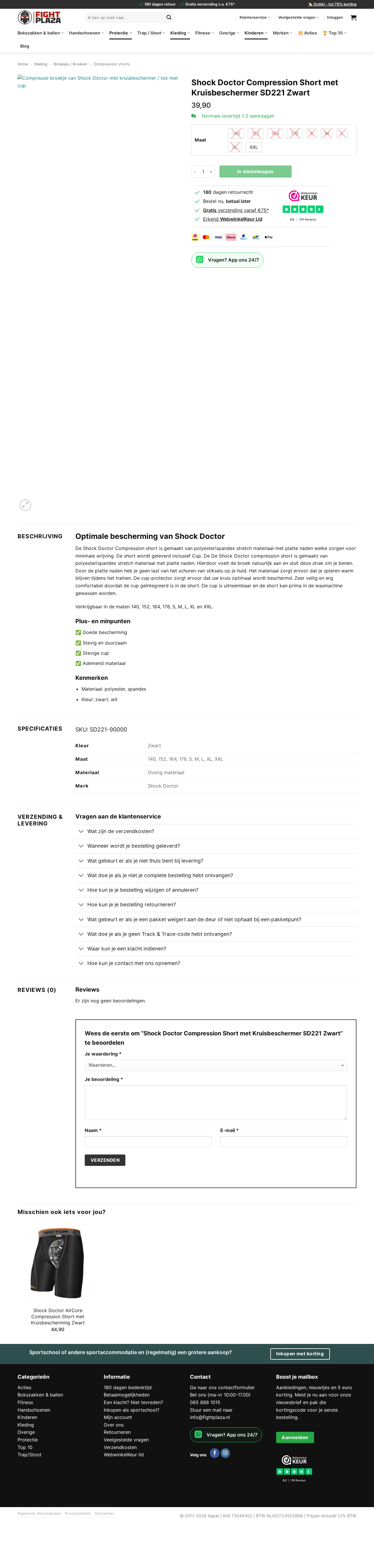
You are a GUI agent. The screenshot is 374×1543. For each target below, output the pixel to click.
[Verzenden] (169, 17)
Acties (24, 1387)
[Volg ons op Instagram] (225, 1453)
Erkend (232, 219)
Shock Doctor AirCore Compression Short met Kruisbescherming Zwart (58, 1316)
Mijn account (118, 1417)
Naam (93, 1130)
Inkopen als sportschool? (131, 1410)
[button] (25, 505)
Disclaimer (104, 1513)
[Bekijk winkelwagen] (353, 17)
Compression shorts (112, 64)
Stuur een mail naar (211, 1410)
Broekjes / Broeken (70, 64)
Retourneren (117, 1432)
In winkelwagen (255, 171)
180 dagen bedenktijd (128, 1387)
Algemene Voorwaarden (39, 1513)
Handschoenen (84, 32)
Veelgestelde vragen (297, 17)
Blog (24, 45)
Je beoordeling (104, 1079)
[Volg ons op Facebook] (214, 1453)
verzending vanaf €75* (236, 210)
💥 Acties (307, 32)
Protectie (118, 32)
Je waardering (103, 1054)
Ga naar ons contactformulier (222, 1387)
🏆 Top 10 (332, 32)
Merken (281, 32)
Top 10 (25, 1447)
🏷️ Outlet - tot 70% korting (332, 4)
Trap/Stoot (29, 1454)
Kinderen (254, 32)
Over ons (114, 1425)
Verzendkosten (120, 1447)
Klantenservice (253, 17)
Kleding (178, 32)
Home (23, 64)
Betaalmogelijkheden (127, 1395)
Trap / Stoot (149, 32)
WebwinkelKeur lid (124, 1454)
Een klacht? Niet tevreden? (133, 1402)
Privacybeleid (78, 1513)
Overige (227, 32)
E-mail (229, 1130)
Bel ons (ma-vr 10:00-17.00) (220, 1395)
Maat (200, 139)
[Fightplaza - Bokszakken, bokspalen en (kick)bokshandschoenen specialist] (47, 17)
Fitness (202, 32)
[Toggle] (81, 832)
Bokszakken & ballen (39, 32)
